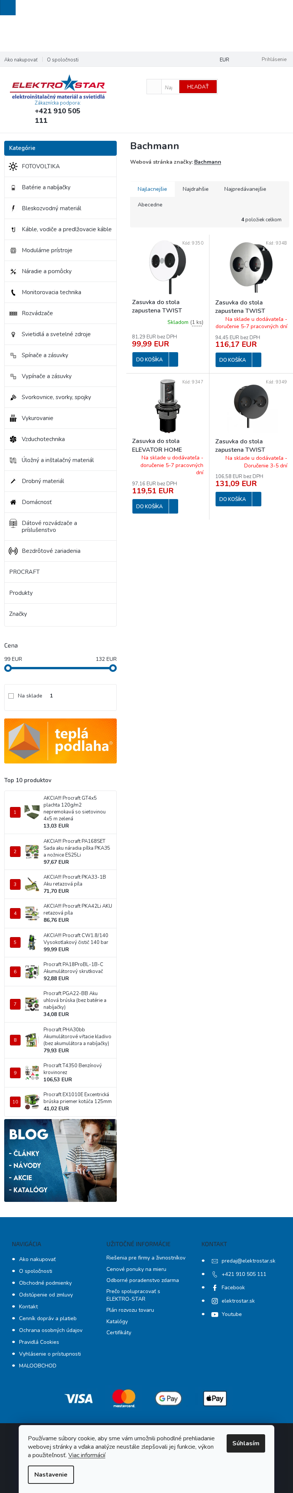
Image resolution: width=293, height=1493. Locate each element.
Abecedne (150, 204)
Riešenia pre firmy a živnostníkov (145, 1257)
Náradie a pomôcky (47, 271)
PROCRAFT (24, 572)
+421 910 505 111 (244, 1274)
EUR (224, 59)
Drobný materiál (43, 481)
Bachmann (207, 162)
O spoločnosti (63, 59)
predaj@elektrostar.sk (248, 1260)
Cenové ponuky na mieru (136, 1269)
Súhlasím (245, 1443)
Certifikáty (118, 1332)
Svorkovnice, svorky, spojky (56, 397)
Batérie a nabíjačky (46, 187)
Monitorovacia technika (51, 292)
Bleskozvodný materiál (51, 208)
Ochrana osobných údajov (50, 1330)
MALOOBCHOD (37, 1365)
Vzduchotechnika (43, 439)
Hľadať (198, 86)
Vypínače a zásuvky (47, 376)
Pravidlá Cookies (39, 1342)
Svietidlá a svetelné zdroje (56, 334)
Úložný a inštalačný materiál (58, 460)
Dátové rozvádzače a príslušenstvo (49, 526)
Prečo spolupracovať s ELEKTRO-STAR (133, 1295)
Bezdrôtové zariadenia (51, 551)
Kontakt (28, 1306)
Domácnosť (37, 502)
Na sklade (35, 695)
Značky (18, 614)
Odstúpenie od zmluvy (46, 1294)
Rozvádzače (37, 313)
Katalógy (117, 1321)
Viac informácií (86, 1455)
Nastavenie (51, 1474)
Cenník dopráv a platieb (48, 1318)
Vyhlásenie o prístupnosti (50, 1354)
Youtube (232, 1314)
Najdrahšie (196, 189)
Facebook (233, 1287)
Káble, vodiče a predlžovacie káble (67, 229)
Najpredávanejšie (245, 189)
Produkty (21, 593)
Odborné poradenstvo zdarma (142, 1280)
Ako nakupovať (20, 59)
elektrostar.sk (238, 1301)
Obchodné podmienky (45, 1283)
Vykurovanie (37, 418)
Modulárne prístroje (47, 250)
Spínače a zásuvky (45, 355)
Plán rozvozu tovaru (130, 1310)
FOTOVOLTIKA (41, 166)
